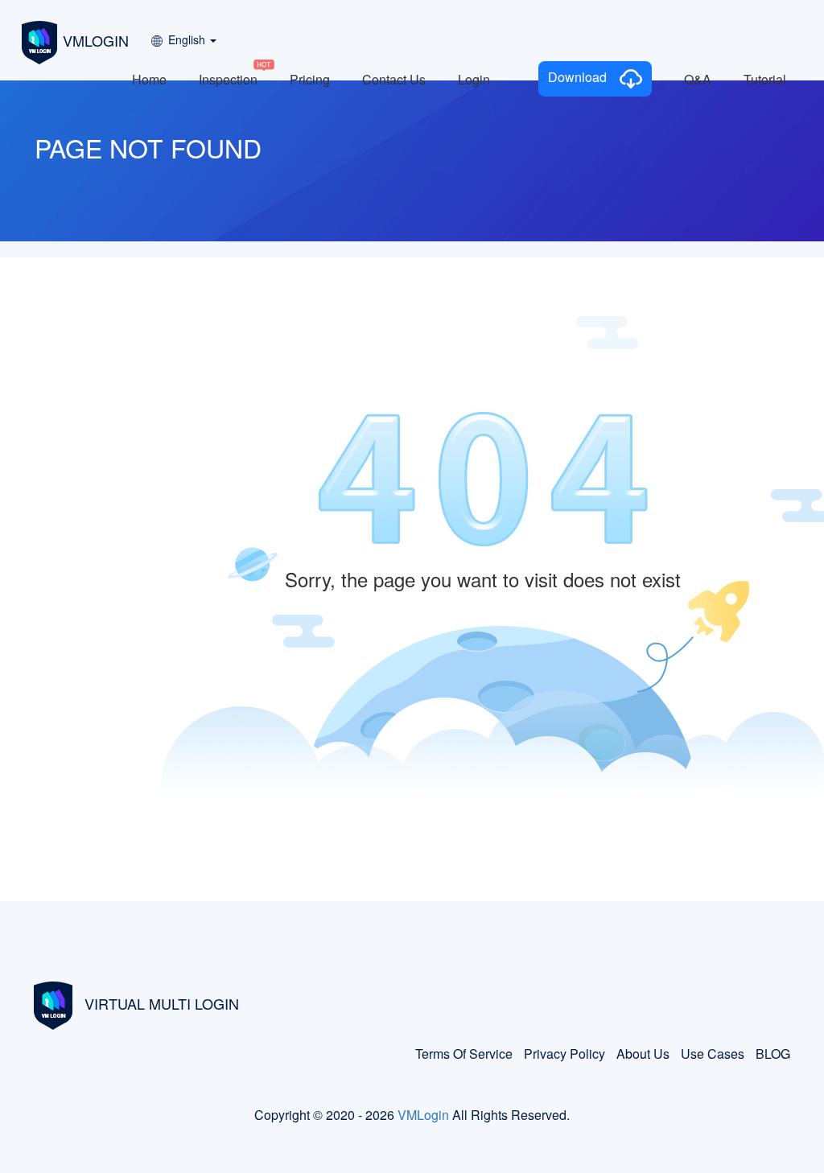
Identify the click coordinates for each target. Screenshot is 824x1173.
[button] (182, 34)
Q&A (697, 79)
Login (474, 79)
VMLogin (423, 1114)
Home (149, 79)
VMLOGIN (96, 40)
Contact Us (394, 79)
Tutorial (765, 79)
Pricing (310, 79)
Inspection (228, 79)
